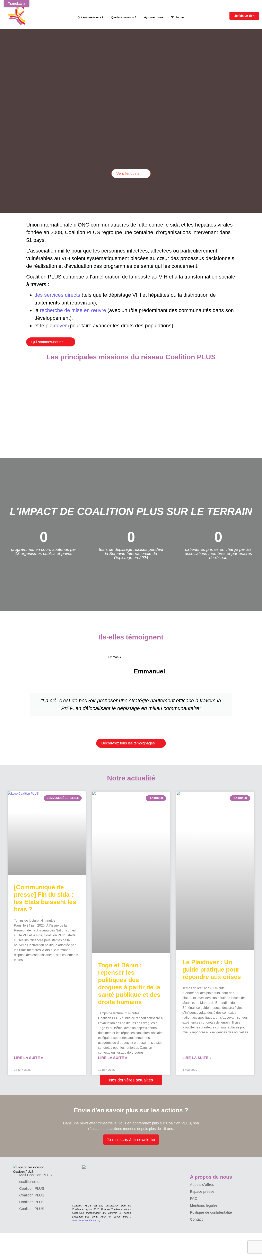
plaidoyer (56, 325)
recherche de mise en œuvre (73, 310)
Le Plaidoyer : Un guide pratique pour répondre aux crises (211, 969)
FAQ (193, 1198)
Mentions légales (204, 1205)
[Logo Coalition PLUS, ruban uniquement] (18, 16)
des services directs (57, 295)
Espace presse (202, 1191)
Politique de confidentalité (211, 1212)
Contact (196, 1219)
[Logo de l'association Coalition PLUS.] (30, 1169)
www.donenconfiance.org (86, 1220)
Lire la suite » (28, 1058)
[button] (2, 118)
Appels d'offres (202, 1185)
